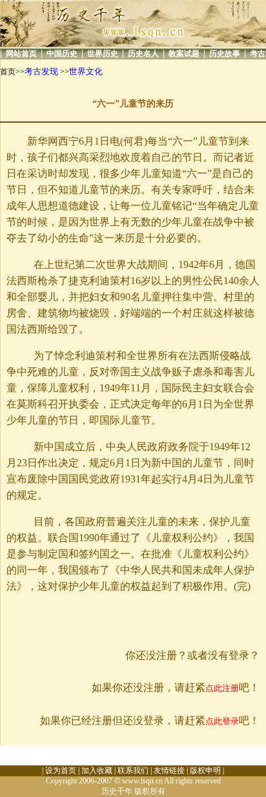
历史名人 (143, 53)
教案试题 (184, 53)
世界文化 (86, 71)
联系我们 (133, 770)
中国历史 (61, 53)
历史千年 (116, 791)
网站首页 (21, 53)
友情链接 (169, 770)
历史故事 (224, 53)
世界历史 (102, 53)
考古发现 (41, 71)
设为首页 (60, 770)
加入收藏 (96, 770)
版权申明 (205, 770)
